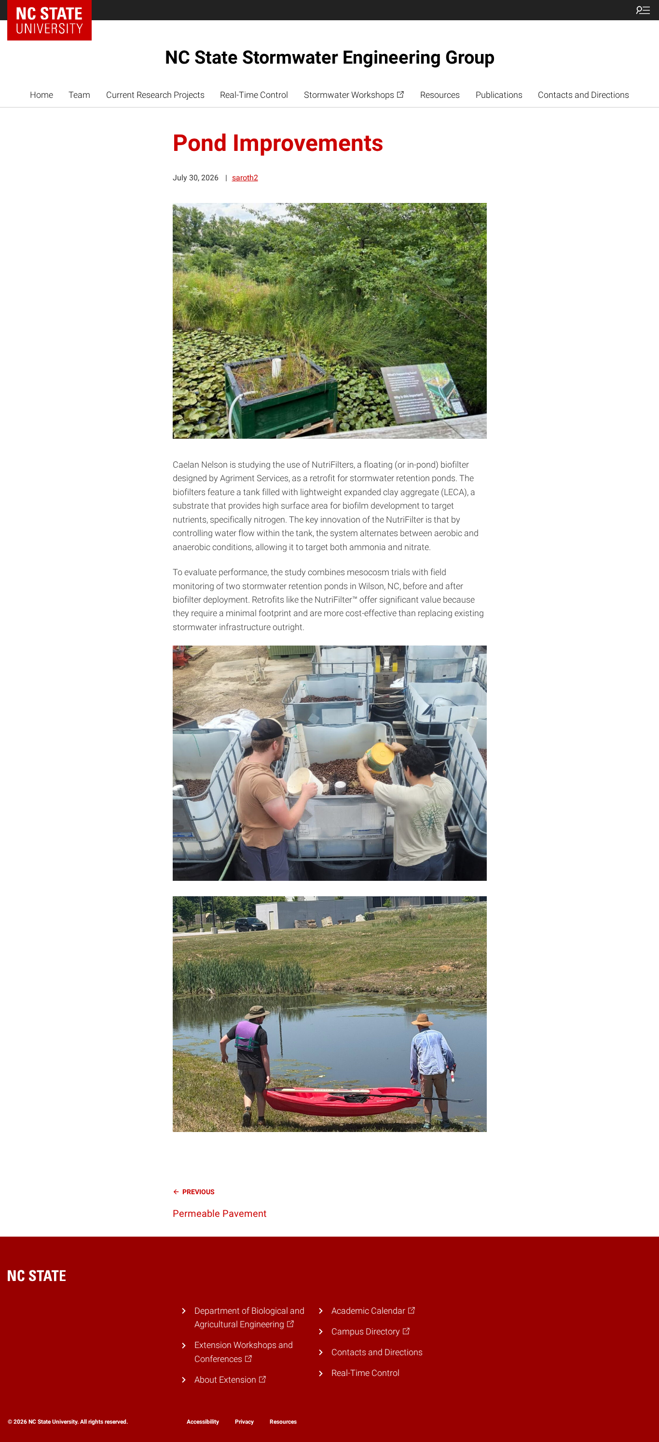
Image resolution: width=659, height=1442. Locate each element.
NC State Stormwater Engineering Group (329, 57)
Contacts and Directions (583, 95)
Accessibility (203, 1421)
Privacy (244, 1421)
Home (41, 95)
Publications (499, 95)
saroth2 (245, 177)
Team (79, 95)
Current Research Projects (155, 95)
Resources (440, 95)
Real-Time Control (254, 95)
